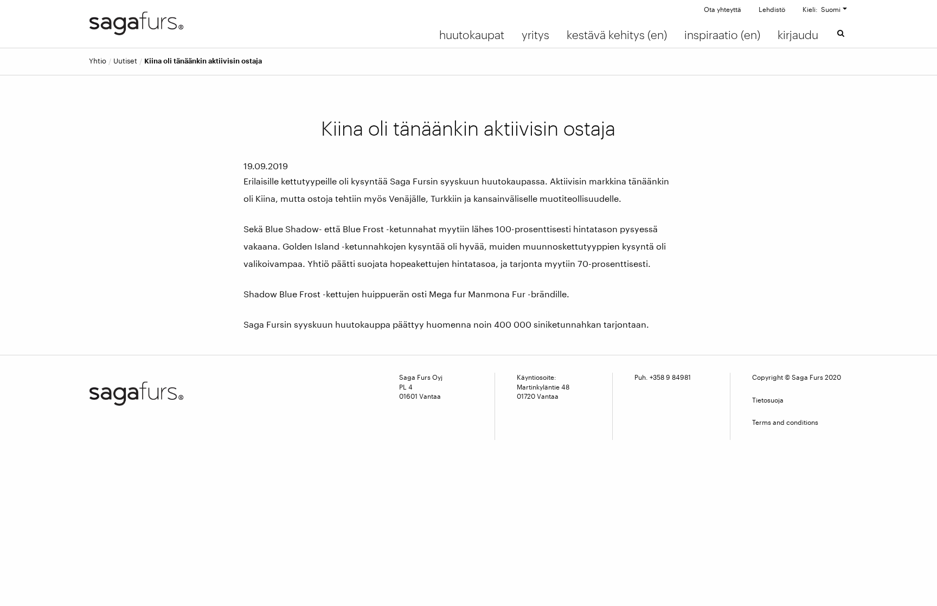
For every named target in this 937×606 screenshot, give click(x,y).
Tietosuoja (768, 400)
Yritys (535, 34)
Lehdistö (772, 9)
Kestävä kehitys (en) (617, 34)
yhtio (97, 61)
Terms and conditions (785, 422)
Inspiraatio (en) (722, 34)
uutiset (125, 61)
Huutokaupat (471, 34)
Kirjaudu (798, 34)
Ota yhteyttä (722, 9)
